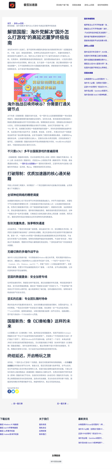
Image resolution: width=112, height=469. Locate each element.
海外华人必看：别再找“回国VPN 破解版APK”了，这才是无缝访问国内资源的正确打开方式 (97, 83)
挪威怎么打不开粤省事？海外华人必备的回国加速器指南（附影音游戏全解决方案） (97, 29)
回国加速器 (76, 5)
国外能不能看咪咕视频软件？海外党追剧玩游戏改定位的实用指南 (97, 37)
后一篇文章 (63, 404)
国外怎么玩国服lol (29, 164)
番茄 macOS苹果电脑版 (9, 428)
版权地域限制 (103, 5)
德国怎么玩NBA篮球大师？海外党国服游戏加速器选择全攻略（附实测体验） (97, 64)
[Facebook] (9, 391)
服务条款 (42, 424)
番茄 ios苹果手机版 (7, 431)
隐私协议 (42, 428)
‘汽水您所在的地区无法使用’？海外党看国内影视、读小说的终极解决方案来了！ (97, 33)
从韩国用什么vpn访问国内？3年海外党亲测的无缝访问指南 (97, 79)
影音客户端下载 (62, 5)
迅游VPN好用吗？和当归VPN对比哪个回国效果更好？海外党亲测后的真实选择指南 (97, 87)
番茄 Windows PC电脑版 (9, 424)
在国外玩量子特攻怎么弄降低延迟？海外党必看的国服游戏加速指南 (97, 68)
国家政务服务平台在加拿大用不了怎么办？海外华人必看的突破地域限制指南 (97, 40)
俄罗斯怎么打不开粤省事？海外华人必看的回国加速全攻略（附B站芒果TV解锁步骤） (97, 25)
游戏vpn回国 (89, 5)
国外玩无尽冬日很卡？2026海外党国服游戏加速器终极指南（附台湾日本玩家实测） (97, 52)
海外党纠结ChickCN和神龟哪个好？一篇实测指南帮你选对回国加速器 (97, 95)
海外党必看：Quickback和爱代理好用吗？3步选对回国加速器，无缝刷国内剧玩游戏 (97, 91)
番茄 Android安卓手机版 (9, 434)
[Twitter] (13, 391)
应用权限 (42, 431)
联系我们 (42, 434)
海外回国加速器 (56, 461)
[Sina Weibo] (17, 391)
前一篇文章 (17, 404)
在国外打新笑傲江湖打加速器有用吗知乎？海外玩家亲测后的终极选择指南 (97, 56)
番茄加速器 (30, 5)
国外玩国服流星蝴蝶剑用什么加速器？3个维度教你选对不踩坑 (97, 60)
